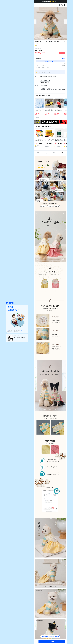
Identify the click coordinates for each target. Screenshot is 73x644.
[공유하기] (65, 42)
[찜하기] (42, 106)
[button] (10, 303)
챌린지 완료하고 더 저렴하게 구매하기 (50, 636)
